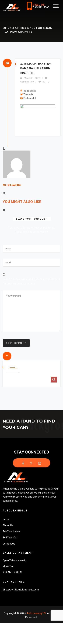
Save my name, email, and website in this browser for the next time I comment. (31, 281)
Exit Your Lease (11, 531)
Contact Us (9, 543)
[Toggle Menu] (56, 7)
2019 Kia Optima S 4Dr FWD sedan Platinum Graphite (36, 68)
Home (6, 519)
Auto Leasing (12, 185)
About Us (8, 525)
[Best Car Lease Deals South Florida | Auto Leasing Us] (12, 7)
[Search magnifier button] (54, 380)
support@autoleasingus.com (22, 589)
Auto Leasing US (36, 613)
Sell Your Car (10, 537)
